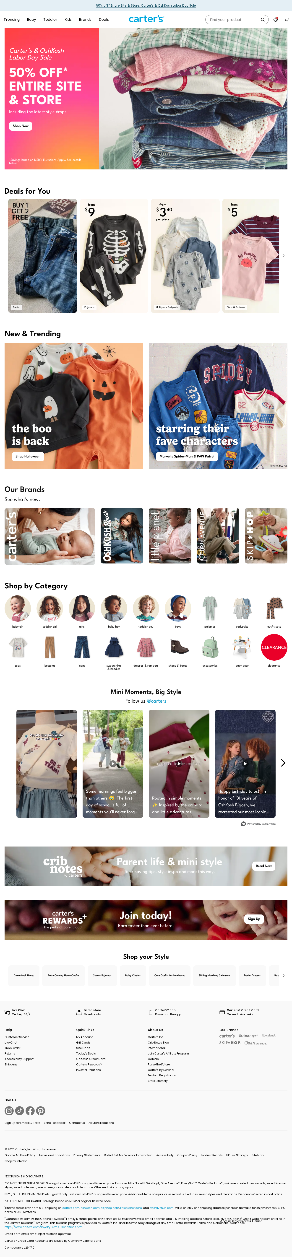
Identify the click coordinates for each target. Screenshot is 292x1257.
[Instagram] (9, 1110)
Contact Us (77, 1123)
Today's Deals (86, 1053)
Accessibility (165, 1155)
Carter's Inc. (156, 1037)
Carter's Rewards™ (89, 1064)
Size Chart (83, 1048)
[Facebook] (30, 1110)
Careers (153, 1059)
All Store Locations (101, 1123)
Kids (68, 19)
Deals (104, 19)
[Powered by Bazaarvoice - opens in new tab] (258, 824)
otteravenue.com (162, 1208)
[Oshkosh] (248, 1036)
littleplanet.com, (131, 1208)
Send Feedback (54, 1123)
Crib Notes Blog (158, 1042)
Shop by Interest (16, 1161)
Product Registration (162, 1075)
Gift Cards (83, 1042)
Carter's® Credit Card (91, 1059)
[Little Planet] (269, 1036)
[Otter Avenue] (255, 1043)
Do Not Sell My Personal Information (128, 1155)
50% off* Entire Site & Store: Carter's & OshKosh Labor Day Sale (146, 5)
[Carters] (227, 1036)
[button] (283, 256)
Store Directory (158, 1081)
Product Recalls (212, 1155)
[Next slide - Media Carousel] (282, 762)
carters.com (70, 1208)
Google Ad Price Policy (20, 1155)
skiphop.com (110, 1208)
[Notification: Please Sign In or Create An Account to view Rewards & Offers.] (275, 19)
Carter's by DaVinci (161, 1070)
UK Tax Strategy (237, 1155)
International (157, 1048)
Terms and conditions (54, 1155)
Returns (10, 1053)
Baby (31, 19)
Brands (85, 19)
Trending (12, 19)
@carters (157, 701)
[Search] (262, 19)
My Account (84, 1037)
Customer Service (17, 1037)
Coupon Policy (187, 1155)
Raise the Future (159, 1064)
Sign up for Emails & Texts (22, 1123)
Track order (12, 1048)
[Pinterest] (40, 1110)
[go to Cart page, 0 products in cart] (286, 19)
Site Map (257, 1155)
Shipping (11, 1064)
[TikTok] (19, 1110)
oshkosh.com (90, 1208)
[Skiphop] (229, 1042)
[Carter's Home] (146, 19)
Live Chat (11, 1042)
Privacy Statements (86, 1155)
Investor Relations (88, 1070)
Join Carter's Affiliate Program (168, 1053)
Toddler (50, 19)
